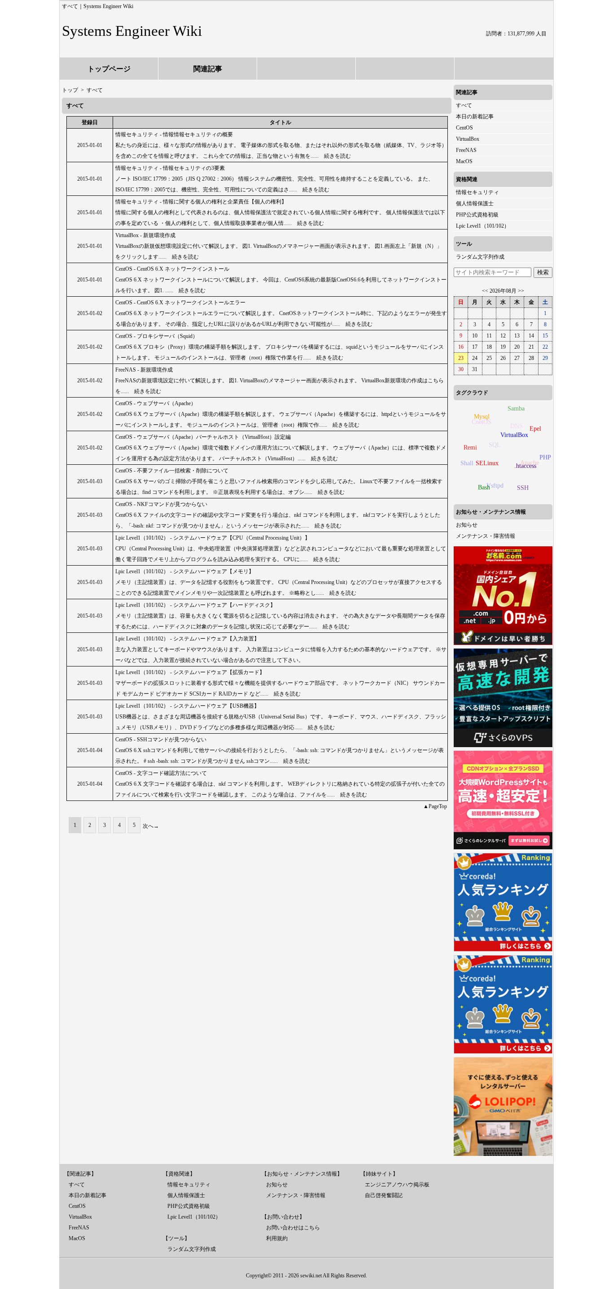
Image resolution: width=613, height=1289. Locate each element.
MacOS (464, 161)
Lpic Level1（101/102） (482, 226)
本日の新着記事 (475, 116)
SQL (495, 444)
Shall (466, 463)
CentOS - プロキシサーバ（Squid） (156, 336)
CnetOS (481, 422)
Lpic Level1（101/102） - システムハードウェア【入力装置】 (187, 639)
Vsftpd (495, 485)
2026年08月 (503, 291)
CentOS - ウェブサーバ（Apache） (155, 403)
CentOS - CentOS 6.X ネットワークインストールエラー (180, 302)
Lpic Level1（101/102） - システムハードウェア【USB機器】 (187, 706)
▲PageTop (435, 806)
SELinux (487, 463)
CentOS (464, 128)
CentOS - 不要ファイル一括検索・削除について (171, 470)
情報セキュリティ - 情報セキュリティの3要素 (170, 168)
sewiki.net (311, 1275)
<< (485, 291)
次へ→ (151, 826)
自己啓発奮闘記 (384, 1195)
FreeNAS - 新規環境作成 (144, 370)
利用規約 (277, 1238)
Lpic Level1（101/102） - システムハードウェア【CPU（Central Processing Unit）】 (212, 538)
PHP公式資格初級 (477, 215)
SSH (523, 487)
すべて (464, 105)
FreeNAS (466, 150)
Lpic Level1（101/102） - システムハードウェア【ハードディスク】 (195, 605)
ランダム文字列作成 (480, 257)
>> (521, 291)
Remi (470, 447)
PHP (545, 457)
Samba (516, 408)
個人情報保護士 (475, 203)
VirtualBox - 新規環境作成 (145, 235)
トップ (70, 90)
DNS (516, 426)
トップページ (109, 69)
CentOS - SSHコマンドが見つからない (160, 739)
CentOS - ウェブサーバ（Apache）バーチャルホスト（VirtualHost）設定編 (203, 437)
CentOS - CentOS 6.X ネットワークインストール (172, 269)
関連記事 (207, 69)
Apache (529, 462)
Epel (535, 428)
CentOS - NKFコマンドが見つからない (161, 504)
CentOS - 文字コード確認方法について (161, 773)
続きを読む (337, 156)
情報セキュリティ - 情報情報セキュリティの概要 (174, 134)
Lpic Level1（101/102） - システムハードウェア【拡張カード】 (190, 672)
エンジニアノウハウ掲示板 (397, 1184)
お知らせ (466, 525)
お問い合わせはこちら (293, 1227)
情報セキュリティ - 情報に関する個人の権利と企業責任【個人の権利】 (201, 202)
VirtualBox (467, 139)
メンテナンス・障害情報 (485, 536)
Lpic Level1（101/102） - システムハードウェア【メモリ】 (184, 571)
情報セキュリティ (477, 192)
